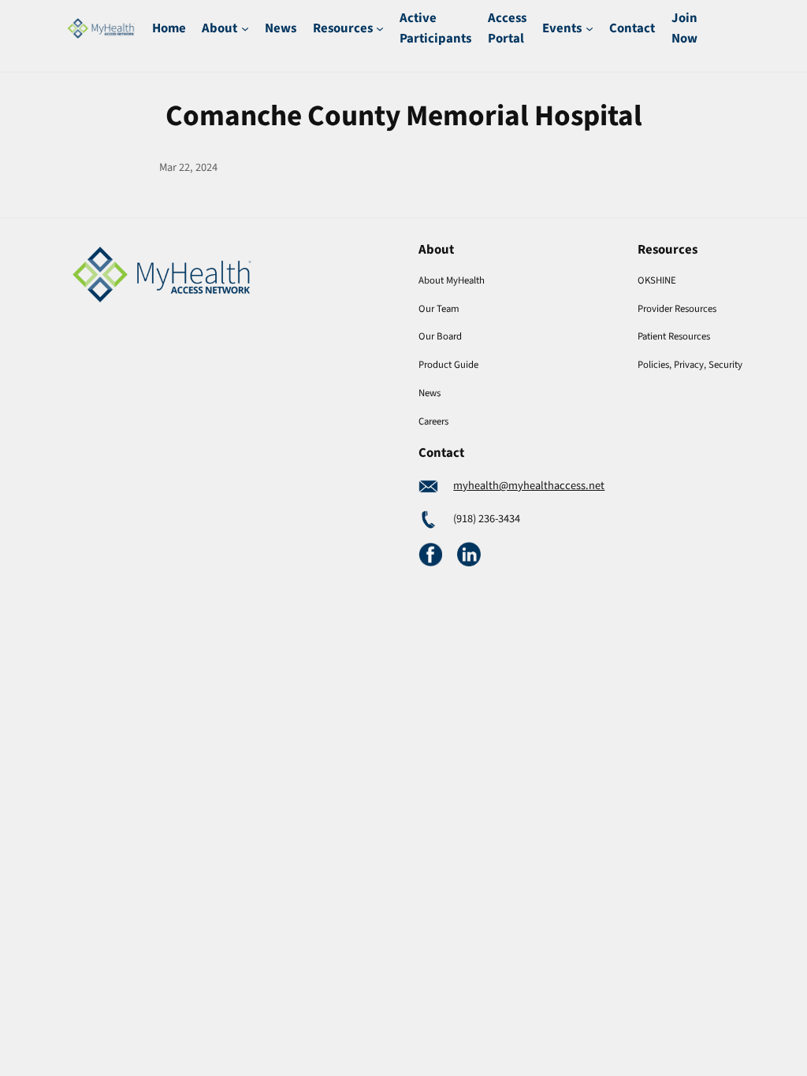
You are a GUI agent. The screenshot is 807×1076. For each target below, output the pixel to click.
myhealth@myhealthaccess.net (528, 485)
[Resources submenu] (380, 28)
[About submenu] (245, 28)
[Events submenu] (589, 28)
